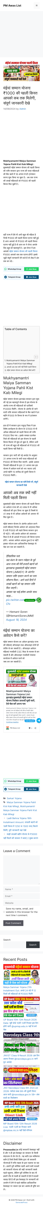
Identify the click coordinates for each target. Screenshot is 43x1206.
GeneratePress (21, 1202)
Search (7, 939)
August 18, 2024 (16, 619)
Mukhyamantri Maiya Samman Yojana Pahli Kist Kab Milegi (20, 362)
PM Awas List (12, 5)
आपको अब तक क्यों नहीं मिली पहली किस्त (21, 367)
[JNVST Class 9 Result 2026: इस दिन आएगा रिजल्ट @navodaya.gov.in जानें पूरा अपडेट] (21, 1043)
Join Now (32, 269)
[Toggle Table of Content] (34, 357)
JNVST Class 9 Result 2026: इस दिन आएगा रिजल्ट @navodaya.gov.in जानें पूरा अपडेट (21, 1058)
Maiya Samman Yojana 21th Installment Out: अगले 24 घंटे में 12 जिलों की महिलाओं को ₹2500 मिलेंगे (19, 990)
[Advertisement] (21, 34)
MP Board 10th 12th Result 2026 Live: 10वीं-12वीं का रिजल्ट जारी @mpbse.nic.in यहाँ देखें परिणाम (20, 1127)
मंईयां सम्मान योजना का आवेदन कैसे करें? (21, 370)
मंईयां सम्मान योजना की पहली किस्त (23, 251)
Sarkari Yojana (14, 798)
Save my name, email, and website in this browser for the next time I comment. (22, 912)
